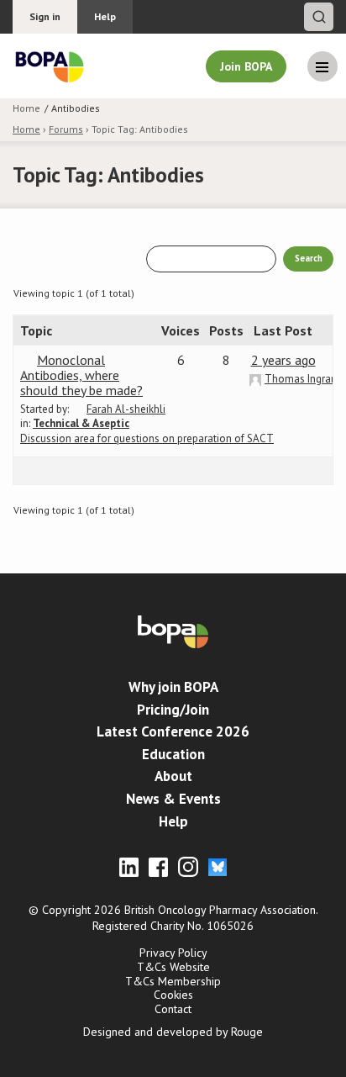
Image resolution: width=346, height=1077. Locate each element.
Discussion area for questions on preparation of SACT (147, 431)
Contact (173, 1008)
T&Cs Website (173, 966)
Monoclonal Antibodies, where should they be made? (81, 375)
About (173, 776)
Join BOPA (246, 66)
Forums (66, 129)
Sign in (44, 16)
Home (26, 129)
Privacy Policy (173, 952)
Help (105, 16)
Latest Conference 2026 (173, 731)
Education (173, 754)
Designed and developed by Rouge (173, 1031)
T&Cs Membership (173, 981)
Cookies (173, 994)
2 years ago (283, 359)
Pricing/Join (173, 709)
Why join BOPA (173, 687)
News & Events (173, 798)
